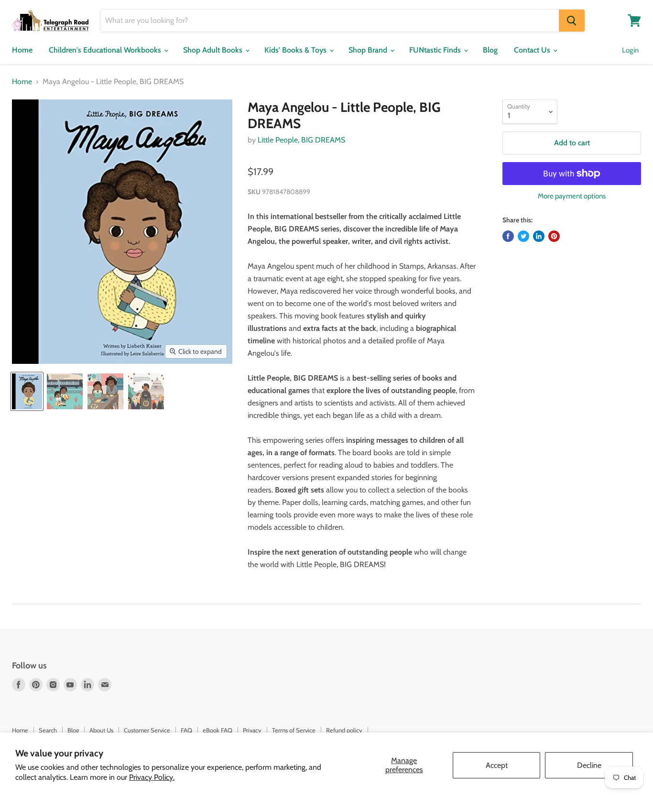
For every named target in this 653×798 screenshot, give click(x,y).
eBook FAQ (217, 730)
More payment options (572, 196)
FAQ (186, 730)
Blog (490, 50)
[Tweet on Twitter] (523, 236)
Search (48, 730)
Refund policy (344, 730)
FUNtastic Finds (436, 50)
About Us (101, 730)
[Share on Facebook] (508, 236)
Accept (497, 765)
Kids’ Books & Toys (296, 50)
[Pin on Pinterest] (554, 236)
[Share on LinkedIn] (538, 236)
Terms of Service (294, 730)
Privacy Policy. (151, 777)
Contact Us (533, 50)
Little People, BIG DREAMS (301, 139)
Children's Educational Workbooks (106, 50)
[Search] (572, 21)
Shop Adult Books (213, 50)
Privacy (252, 730)
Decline (589, 765)
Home (22, 50)
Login (630, 50)
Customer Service (147, 730)
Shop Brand (368, 50)
